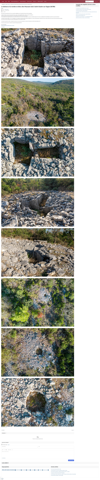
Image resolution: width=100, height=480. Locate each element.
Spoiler (12, 449)
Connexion (2, 478)
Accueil (3, 1)
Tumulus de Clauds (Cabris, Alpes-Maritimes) (81, 10)
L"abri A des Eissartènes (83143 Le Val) (56, 469)
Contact (45, 1)
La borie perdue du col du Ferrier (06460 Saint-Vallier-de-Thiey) (59, 470)
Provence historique (23, 1)
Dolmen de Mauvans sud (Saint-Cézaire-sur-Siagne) (7, 25)
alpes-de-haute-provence (8, 469)
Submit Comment (71, 460)
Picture (10, 449)
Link (8, 449)
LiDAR (9, 1)
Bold (2, 449)
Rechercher (96, 1)
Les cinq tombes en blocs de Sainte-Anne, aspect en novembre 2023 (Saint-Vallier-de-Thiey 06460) (63, 474)
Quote (6, 449)
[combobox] (89, 1)
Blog (6, 1)
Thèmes (34, 1)
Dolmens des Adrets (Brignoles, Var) (80, 15)
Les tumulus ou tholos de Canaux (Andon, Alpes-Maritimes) (83, 9)
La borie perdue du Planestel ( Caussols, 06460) (57, 475)
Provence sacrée (29, 1)
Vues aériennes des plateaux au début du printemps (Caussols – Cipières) (60, 471)
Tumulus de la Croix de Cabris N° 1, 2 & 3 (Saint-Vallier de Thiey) (84, 16)
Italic (3, 449)
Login (8, 444)
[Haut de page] (98, 478)
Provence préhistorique (14, 1)
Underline (5, 449)
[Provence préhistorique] (18, 1)
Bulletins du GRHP (40, 1)
